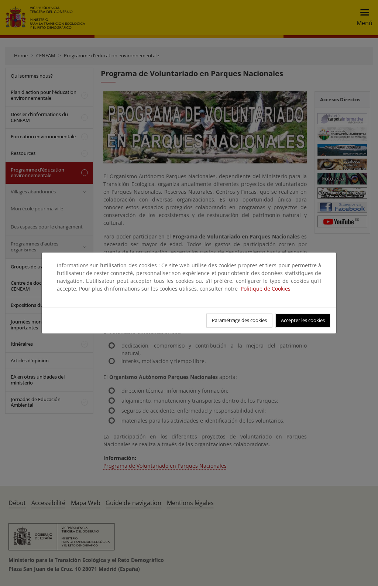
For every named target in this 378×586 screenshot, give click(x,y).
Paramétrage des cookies (239, 320)
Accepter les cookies (303, 320)
